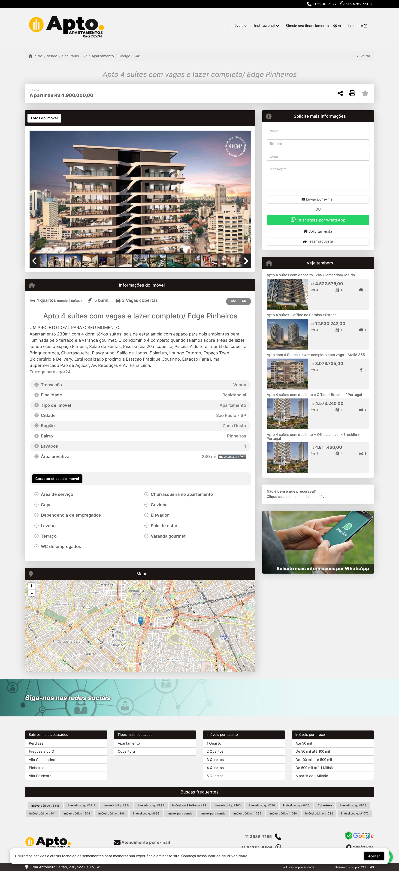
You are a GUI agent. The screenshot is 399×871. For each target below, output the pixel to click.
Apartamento (103, 56)
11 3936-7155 (324, 4)
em (189, 805)
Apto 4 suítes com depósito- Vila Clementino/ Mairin (311, 275)
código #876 (296, 805)
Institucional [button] (264, 25)
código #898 (111, 813)
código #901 (42, 813)
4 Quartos (215, 768)
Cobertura (126, 751)
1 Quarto (214, 743)
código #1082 (319, 813)
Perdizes (36, 743)
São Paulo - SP (74, 56)
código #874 (117, 805)
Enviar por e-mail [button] (319, 199)
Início (37, 56)
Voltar (365, 56)
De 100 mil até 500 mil (314, 759)
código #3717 (81, 805)
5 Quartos (215, 776)
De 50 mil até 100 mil (313, 751)
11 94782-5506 (359, 4)
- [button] (31, 593)
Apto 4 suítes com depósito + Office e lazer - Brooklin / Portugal (313, 436)
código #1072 (355, 813)
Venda (52, 56)
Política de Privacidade (227, 856)
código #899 (146, 813)
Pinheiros (37, 768)
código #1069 (247, 813)
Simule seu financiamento (307, 26)
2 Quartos (215, 751)
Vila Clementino (42, 759)
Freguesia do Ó (41, 751)
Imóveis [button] (237, 25)
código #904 (76, 813)
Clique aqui (276, 496)
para (180, 813)
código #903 (353, 805)
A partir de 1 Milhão (312, 776)
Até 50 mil (304, 743)
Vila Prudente (40, 776)
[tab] (44, 118)
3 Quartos (215, 759)
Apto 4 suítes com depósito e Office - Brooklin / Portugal (314, 394)
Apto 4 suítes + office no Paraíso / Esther (301, 315)
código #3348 (45, 805)
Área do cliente (350, 26)
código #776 (262, 805)
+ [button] (31, 586)
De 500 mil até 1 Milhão (315, 768)
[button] (46, 192)
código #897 (151, 805)
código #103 (228, 805)
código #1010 (283, 813)
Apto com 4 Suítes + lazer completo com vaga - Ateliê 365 (316, 355)
